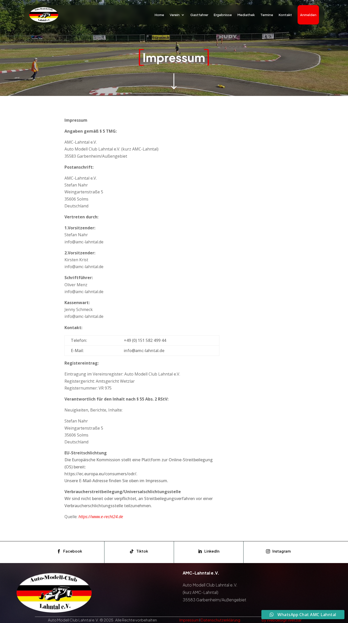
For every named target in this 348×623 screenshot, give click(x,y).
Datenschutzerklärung (220, 619)
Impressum (189, 619)
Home (159, 15)
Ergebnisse (223, 15)
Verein (175, 15)
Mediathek (246, 15)
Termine (266, 15)
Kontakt (285, 15)
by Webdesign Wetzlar (282, 619)
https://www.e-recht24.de (100, 516)
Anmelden (308, 15)
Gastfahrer (199, 15)
